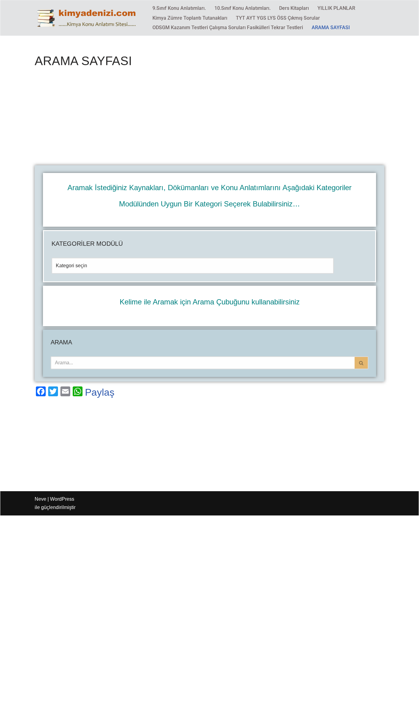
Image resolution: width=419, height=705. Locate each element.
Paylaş (99, 392)
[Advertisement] (209, 120)
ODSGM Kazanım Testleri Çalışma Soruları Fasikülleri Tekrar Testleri (227, 27)
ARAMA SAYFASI (331, 27)
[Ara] (361, 362)
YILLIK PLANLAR (336, 8)
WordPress (62, 499)
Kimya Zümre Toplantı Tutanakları (189, 18)
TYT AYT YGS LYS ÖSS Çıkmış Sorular (278, 18)
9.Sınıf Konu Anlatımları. (179, 8)
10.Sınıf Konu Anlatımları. (242, 8)
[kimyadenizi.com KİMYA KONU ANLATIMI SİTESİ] (88, 18)
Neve (40, 499)
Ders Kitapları (294, 8)
